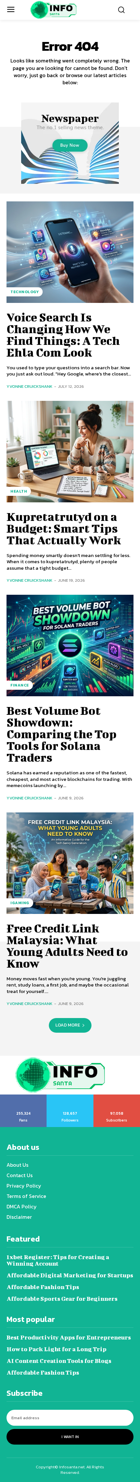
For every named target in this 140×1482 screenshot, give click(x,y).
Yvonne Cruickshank (29, 386)
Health (18, 491)
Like (24, 1096)
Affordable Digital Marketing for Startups (70, 1275)
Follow (70, 1096)
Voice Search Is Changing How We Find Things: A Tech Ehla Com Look (63, 334)
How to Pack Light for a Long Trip (56, 1349)
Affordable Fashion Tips (43, 1287)
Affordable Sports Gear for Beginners (62, 1298)
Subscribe (117, 1096)
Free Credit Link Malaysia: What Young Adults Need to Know (67, 945)
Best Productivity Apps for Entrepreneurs (69, 1337)
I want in (70, 1437)
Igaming (19, 903)
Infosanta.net (72, 1467)
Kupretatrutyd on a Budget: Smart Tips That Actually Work (64, 528)
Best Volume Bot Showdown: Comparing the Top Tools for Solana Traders (62, 733)
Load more (67, 1025)
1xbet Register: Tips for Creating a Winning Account (58, 1260)
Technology (24, 292)
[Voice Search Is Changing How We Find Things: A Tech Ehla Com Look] (70, 252)
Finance (19, 685)
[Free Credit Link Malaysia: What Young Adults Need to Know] (70, 863)
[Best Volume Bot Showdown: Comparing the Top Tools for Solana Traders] (70, 645)
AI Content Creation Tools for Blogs (59, 1360)
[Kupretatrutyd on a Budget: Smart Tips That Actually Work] (70, 451)
